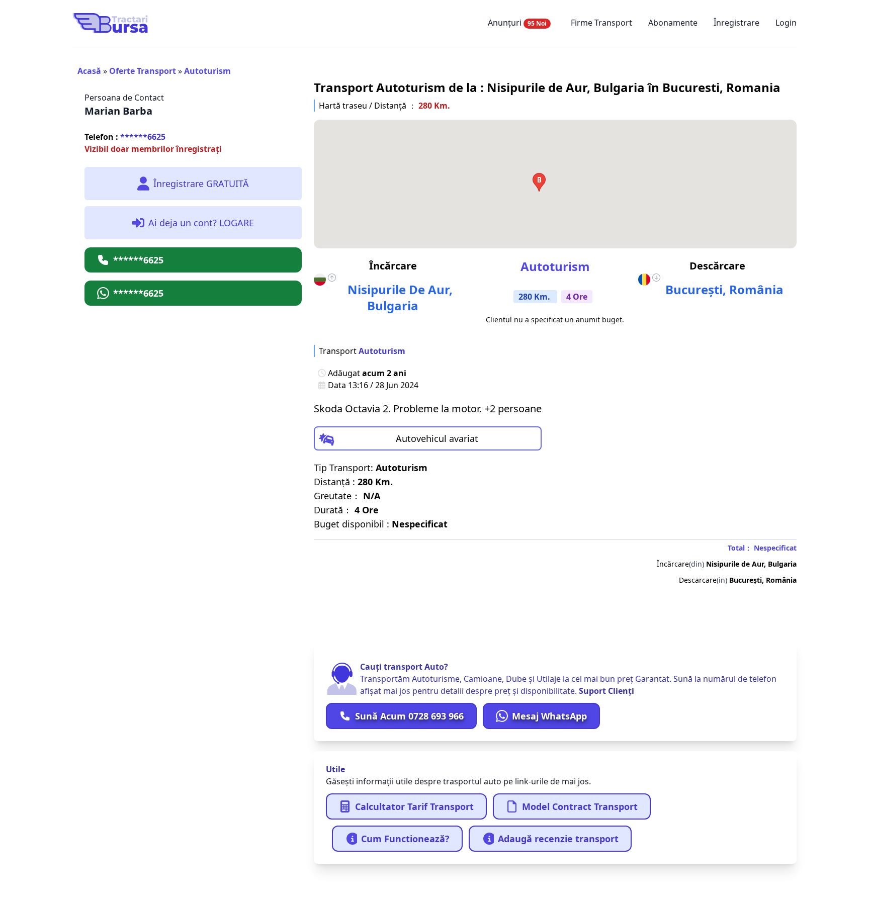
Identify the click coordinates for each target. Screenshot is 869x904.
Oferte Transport (142, 70)
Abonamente (673, 22)
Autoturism (207, 70)
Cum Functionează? (405, 839)
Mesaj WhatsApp (549, 716)
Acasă (89, 70)
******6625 (124, 136)
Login (786, 22)
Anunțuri (517, 22)
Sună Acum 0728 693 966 (409, 716)
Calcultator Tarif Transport (414, 806)
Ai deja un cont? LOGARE (201, 223)
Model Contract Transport (580, 806)
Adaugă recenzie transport (558, 839)
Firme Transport (601, 22)
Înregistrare (736, 22)
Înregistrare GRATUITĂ (201, 183)
